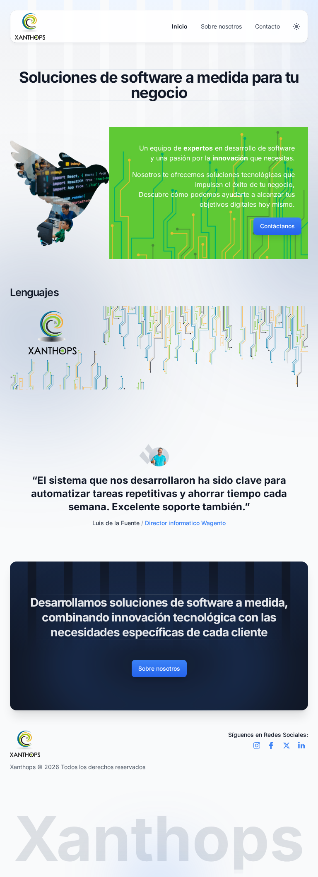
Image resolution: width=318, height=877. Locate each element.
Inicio (180, 26)
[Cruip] (30, 26)
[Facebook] (271, 745)
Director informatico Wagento (90, 522)
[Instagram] (256, 745)
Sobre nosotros (221, 26)
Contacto (267, 26)
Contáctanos (277, 225)
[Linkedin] (301, 745)
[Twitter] (286, 745)
